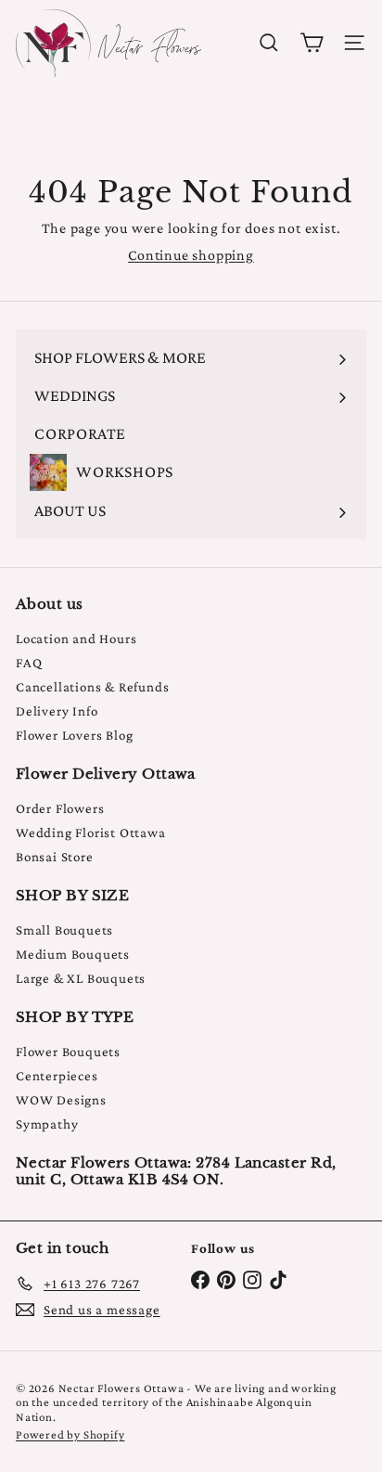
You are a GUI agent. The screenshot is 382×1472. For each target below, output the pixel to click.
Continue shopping (191, 255)
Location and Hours (76, 638)
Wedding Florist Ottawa (91, 832)
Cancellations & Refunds (92, 686)
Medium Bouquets (73, 954)
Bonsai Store (55, 856)
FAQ (29, 662)
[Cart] (311, 43)
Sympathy (47, 1124)
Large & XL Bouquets (81, 978)
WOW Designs (61, 1099)
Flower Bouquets (68, 1051)
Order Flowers (60, 808)
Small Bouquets (64, 930)
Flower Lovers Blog (74, 735)
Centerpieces (57, 1075)
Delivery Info (56, 711)
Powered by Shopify (70, 1434)
